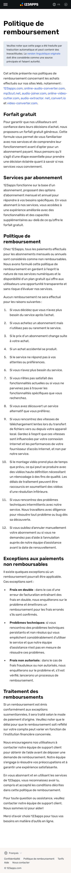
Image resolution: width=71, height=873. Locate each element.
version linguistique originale (43, 53)
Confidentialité (12, 858)
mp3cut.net (12, 93)
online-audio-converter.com (44, 88)
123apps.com (13, 88)
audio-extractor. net (35, 98)
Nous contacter (20, 862)
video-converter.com (22, 103)
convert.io (58, 98)
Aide (6, 862)
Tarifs (61, 858)
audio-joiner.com (34, 93)
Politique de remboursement (38, 858)
